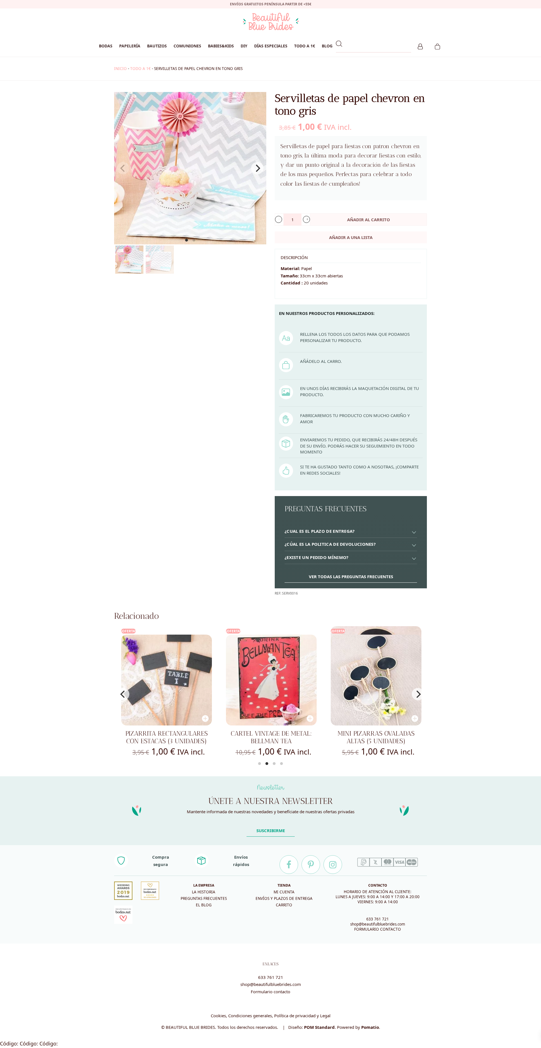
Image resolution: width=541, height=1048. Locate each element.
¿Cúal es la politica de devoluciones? (330, 544)
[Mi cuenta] (420, 45)
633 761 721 (377, 919)
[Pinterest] (310, 864)
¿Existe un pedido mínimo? (317, 557)
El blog (204, 904)
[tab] (351, 531)
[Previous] (123, 694)
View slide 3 (274, 763)
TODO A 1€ (140, 68)
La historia (203, 891)
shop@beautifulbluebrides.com (377, 924)
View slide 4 (281, 763)
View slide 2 (193, 240)
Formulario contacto (270, 991)
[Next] (257, 168)
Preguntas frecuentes (204, 898)
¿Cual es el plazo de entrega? (320, 531)
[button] (278, 219)
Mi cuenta (284, 891)
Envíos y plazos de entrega (284, 898)
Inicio (120, 68)
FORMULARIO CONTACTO (377, 929)
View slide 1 (186, 240)
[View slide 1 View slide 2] (190, 168)
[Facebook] (289, 864)
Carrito (284, 904)
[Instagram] (332, 864)
